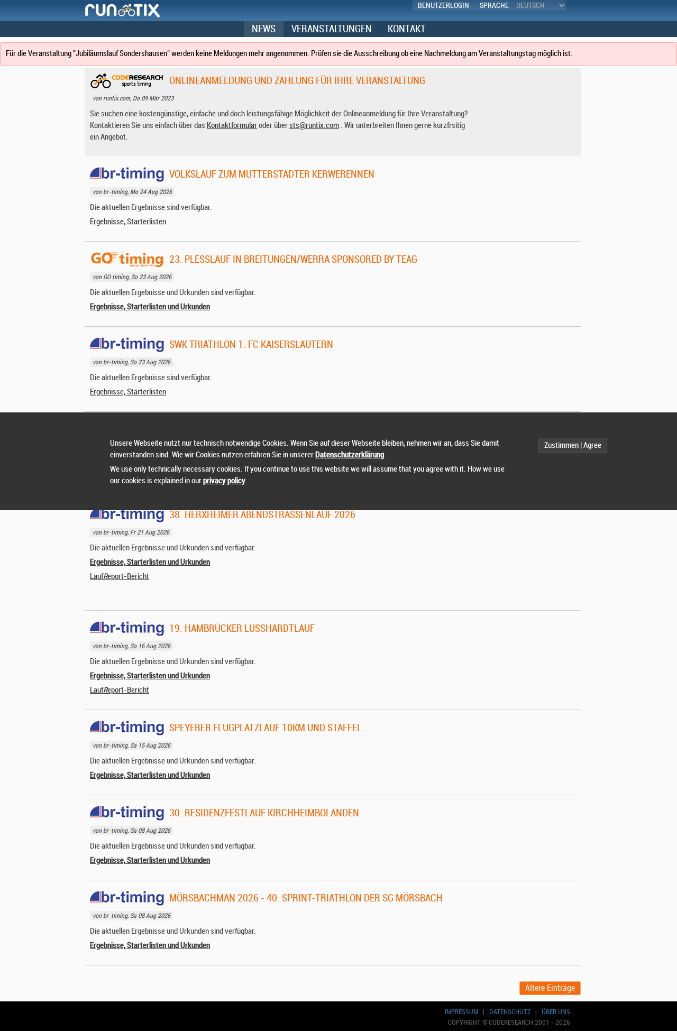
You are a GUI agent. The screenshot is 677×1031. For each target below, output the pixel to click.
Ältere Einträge (550, 988)
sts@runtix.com (314, 125)
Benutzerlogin (443, 6)
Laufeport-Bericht (119, 576)
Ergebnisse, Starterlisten (128, 221)
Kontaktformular (232, 125)
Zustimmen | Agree (572, 445)
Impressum (461, 1012)
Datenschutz (509, 1012)
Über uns (556, 1012)
